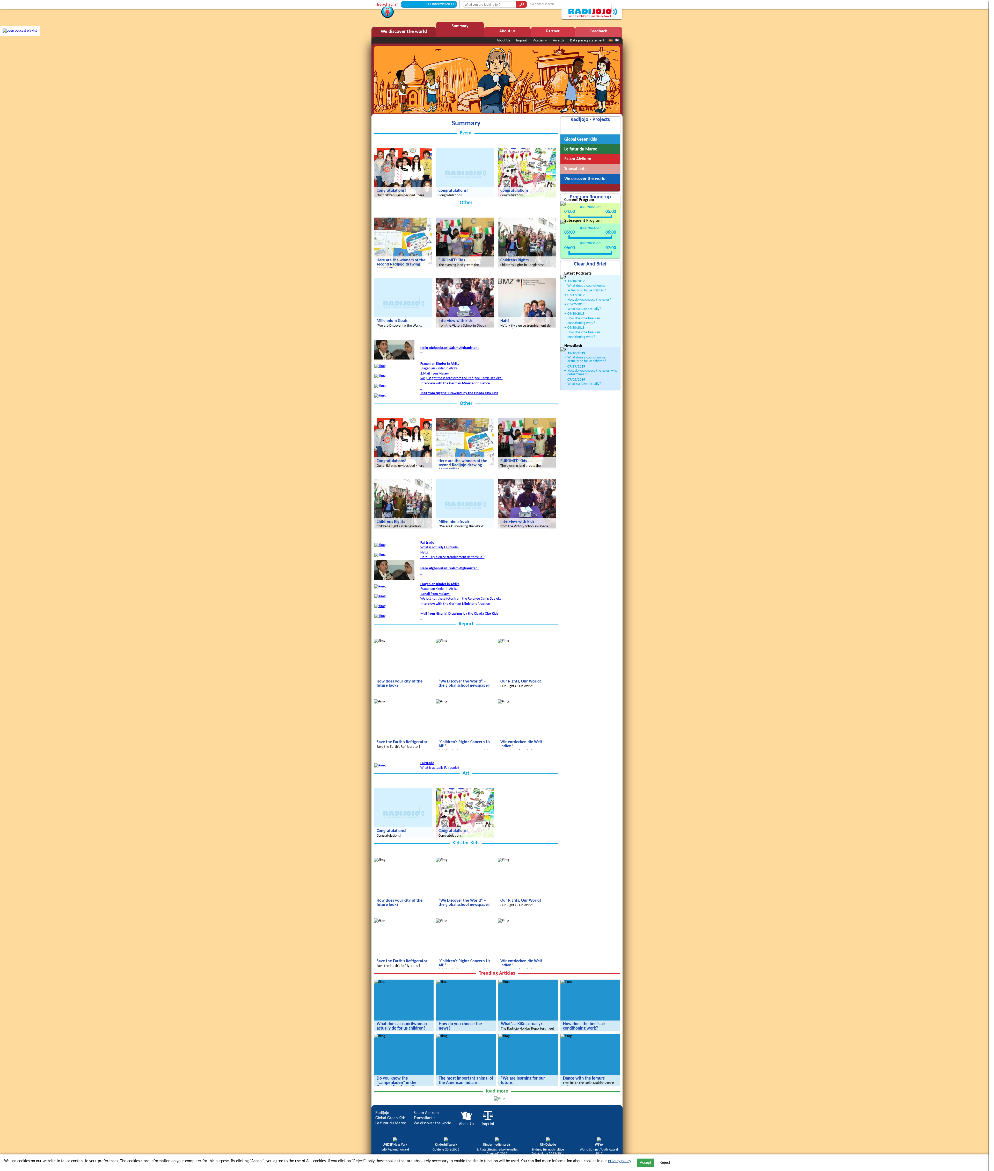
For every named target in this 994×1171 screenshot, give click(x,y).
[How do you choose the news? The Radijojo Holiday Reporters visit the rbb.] (442, 982)
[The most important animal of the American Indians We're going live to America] (442, 1036)
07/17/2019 (575, 295)
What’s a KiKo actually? (584, 309)
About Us (503, 40)
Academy (540, 40)
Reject (665, 1163)
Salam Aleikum (426, 1113)
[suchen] (521, 4)
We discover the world (432, 1123)
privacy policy (619, 1161)
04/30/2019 (575, 314)
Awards (558, 40)
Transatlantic (424, 1118)
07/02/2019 (575, 304)
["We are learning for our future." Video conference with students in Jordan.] (504, 1036)
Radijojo (382, 1113)
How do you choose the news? (589, 300)
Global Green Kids (390, 1118)
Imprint (521, 40)
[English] (617, 40)
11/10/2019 (575, 281)
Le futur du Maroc (390, 1123)
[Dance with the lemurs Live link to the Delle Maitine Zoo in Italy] (566, 1036)
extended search (542, 4)
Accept (645, 1163)
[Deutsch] (611, 40)
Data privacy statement (587, 40)
